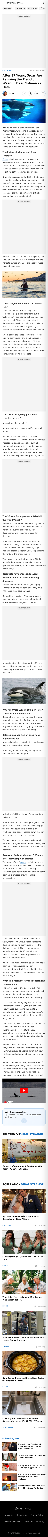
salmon (23, 862)
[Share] (24, 93)
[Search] (44, 3)
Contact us (22, 1515)
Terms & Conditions (12, 1522)
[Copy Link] (30, 93)
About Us (9, 1515)
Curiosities (7, 70)
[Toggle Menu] (3, 3)
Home (8, 8)
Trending (22, 8)
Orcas (5, 159)
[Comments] (43, 93)
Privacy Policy (37, 1515)
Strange (34, 8)
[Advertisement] (24, 42)
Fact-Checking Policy (34, 1522)
